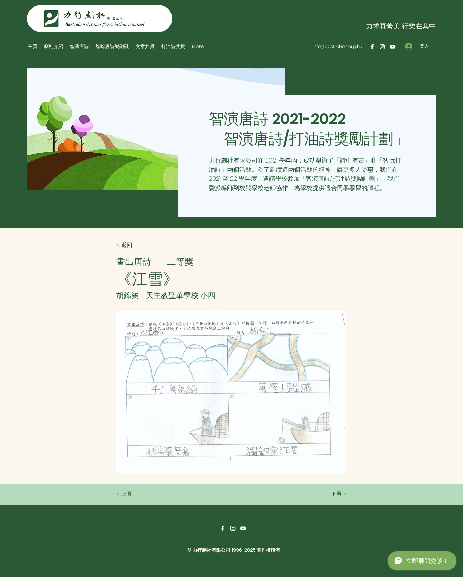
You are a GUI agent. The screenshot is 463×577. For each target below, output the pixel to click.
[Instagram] (382, 46)
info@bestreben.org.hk (337, 46)
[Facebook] (372, 46)
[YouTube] (392, 46)
